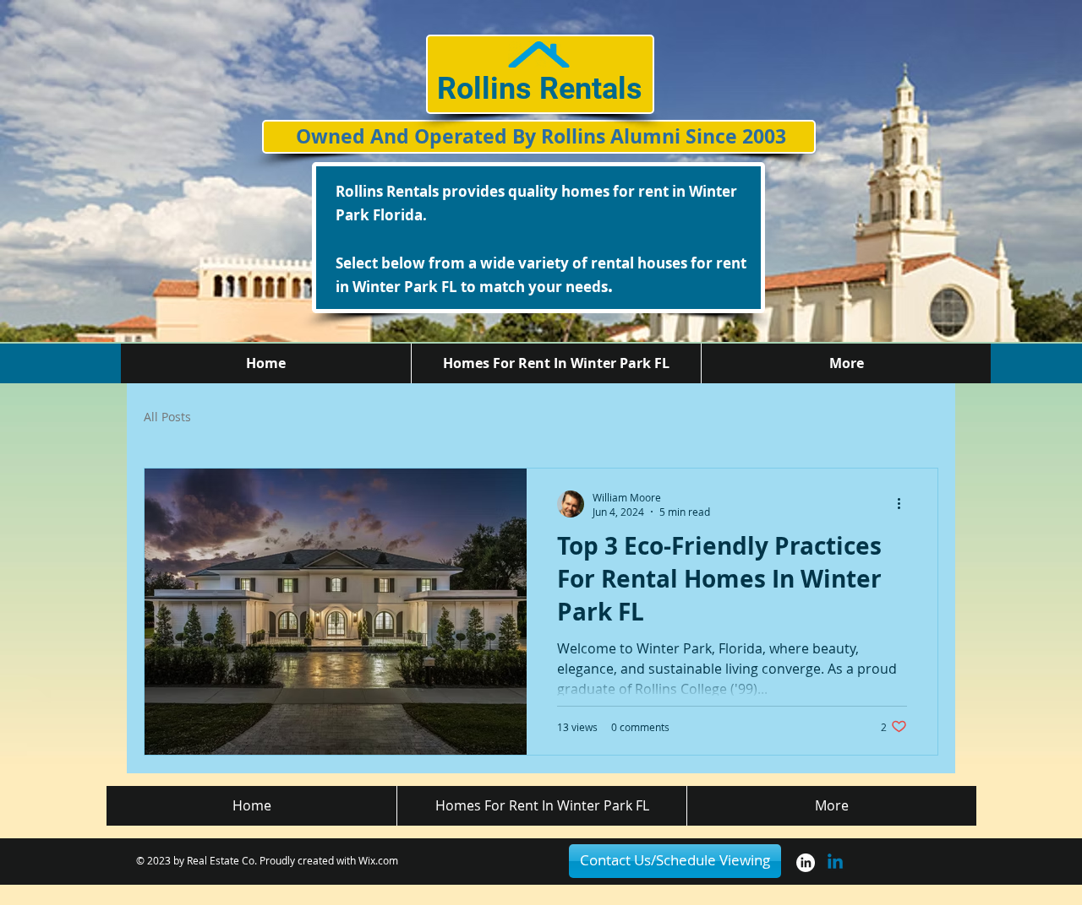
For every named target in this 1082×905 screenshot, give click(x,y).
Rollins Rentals (539, 88)
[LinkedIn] (805, 863)
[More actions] (904, 504)
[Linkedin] (835, 863)
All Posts (167, 417)
